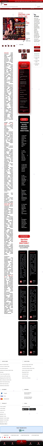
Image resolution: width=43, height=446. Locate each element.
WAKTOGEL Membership (5, 381)
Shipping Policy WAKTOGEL (5, 378)
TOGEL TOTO (2, 410)
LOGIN (11, 8)
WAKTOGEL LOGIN (15, 435)
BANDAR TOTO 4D (3, 422)
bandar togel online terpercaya (8, 204)
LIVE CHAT (38, 444)
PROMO (4, 444)
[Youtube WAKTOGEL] (5, 437)
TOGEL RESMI (2, 408)
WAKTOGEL (6, 52)
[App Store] (25, 409)
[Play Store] (32, 409)
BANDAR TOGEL (3, 416)
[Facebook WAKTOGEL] (1, 437)
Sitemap (1, 372)
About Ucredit (25, 376)
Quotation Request (4, 368)
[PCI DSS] (21, 431)
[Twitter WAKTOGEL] (8, 437)
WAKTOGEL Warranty (4, 383)
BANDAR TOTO (3, 414)
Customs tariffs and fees (5, 376)
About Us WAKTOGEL (4, 364)
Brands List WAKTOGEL (26, 366)
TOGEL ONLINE (3, 406)
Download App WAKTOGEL (27, 364)
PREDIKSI (30, 444)
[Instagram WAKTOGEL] (3, 437)
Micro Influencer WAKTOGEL (5, 379)
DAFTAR (32, 8)
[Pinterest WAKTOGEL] (10, 437)
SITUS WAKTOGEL (35, 435)
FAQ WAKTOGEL (25, 374)
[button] (13, 15)
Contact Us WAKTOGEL (4, 366)
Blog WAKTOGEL (25, 372)
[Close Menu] (1, 5)
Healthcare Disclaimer (4, 385)
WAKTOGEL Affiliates (26, 378)
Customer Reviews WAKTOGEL (28, 368)
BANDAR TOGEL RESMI (4, 420)
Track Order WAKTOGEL (5, 374)
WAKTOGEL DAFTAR (25, 435)
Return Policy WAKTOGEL (27, 370)
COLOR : (21, 44)
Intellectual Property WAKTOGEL (6, 370)
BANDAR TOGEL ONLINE (4, 418)
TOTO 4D (2, 412)
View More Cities (3, 423)
